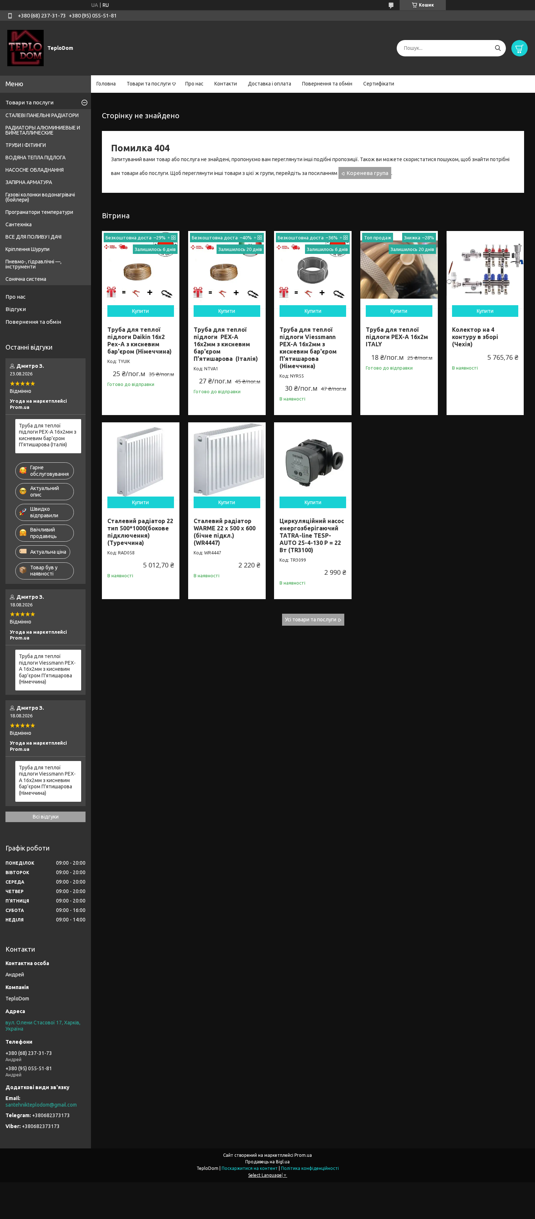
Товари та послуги (149, 84)
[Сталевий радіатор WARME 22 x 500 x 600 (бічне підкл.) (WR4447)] (227, 461)
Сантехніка (18, 224)
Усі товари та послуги (310, 619)
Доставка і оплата (269, 84)
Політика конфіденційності (310, 1168)
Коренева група (367, 173)
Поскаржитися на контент (250, 1168)
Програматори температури (39, 212)
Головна (106, 84)
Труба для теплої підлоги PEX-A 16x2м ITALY (397, 336)
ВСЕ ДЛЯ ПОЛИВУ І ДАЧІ (33, 237)
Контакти (225, 84)
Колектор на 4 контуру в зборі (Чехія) (475, 336)
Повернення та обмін (327, 84)
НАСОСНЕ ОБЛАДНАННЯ (34, 170)
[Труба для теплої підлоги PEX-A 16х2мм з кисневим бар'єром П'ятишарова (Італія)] (227, 269)
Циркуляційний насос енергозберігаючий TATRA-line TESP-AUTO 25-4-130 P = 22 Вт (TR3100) (312, 535)
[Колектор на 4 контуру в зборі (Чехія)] (485, 269)
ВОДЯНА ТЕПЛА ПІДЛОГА (35, 157)
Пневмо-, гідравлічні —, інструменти (33, 264)
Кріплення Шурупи (27, 249)
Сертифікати (378, 84)
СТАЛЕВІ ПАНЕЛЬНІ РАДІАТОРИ (42, 115)
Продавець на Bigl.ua (267, 1161)
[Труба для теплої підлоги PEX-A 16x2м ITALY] (399, 269)
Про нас (194, 84)
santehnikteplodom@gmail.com (41, 1105)
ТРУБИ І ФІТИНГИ (25, 145)
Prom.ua (303, 1155)
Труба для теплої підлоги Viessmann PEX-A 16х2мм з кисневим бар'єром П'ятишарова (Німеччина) (47, 669)
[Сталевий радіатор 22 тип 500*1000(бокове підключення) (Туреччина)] (140, 461)
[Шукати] (498, 48)
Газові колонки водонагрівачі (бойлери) (40, 197)
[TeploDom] (25, 48)
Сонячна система (25, 279)
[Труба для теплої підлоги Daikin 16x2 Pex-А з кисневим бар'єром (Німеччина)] (140, 269)
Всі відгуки (46, 817)
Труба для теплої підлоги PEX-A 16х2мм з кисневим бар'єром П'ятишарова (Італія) (226, 344)
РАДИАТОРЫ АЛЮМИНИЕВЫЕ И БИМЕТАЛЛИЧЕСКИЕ (42, 130)
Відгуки (15, 309)
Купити (140, 311)
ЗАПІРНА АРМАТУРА (28, 182)
